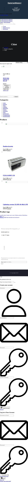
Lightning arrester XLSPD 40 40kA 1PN (15, 204)
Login (1, 22)
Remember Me (5, 475)
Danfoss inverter (8, 146)
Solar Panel (11, 217)
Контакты (15, 10)
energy (13, 215)
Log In (3, 478)
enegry (11, 215)
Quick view (6, 89)
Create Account (5, 408)
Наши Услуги (15, 9)
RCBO (5, 217)
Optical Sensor (24, 215)
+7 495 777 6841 (4, 15)
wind (14, 217)
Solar (8, 217)
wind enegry (17, 217)
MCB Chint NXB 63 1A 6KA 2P (6, 79)
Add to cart (5, 90)
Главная (6, 47)
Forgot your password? (5, 481)
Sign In (1, 409)
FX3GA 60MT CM (9, 175)
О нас (15, 7)
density (5, 215)
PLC (2, 217)
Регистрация (7, 22)
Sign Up (2, 480)
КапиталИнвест (14, 3)
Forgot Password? (4, 476)
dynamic (7, 215)
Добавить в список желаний (6, 86)
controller (1, 215)
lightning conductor (18, 215)
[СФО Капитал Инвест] (6, 19)
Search (16, 96)
